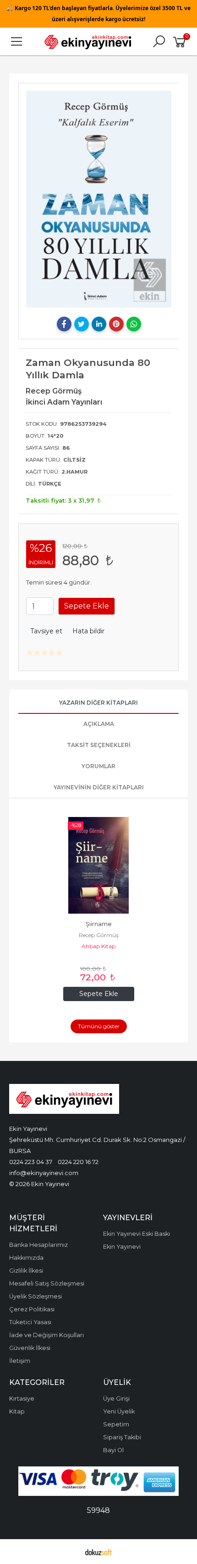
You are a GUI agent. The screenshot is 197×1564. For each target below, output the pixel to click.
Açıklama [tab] (98, 723)
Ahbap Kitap (98, 946)
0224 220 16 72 (78, 1161)
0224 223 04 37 (30, 1161)
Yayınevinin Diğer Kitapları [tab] (99, 787)
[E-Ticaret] (98, 1551)
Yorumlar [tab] (98, 766)
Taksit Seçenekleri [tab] (99, 744)
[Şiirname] (98, 865)
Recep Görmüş (99, 935)
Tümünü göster (99, 1026)
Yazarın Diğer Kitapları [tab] (98, 702)
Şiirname (99, 924)
